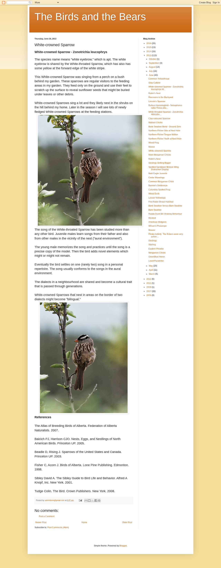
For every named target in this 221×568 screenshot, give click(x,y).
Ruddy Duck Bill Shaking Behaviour (165, 214)
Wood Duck (153, 193)
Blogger (123, 546)
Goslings (152, 240)
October (153, 59)
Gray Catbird (154, 83)
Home (84, 522)
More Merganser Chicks (159, 155)
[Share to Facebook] (96, 500)
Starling (152, 244)
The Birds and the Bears (90, 16)
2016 (149, 43)
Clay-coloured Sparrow (159, 118)
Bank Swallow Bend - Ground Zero (164, 126)
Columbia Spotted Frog (159, 189)
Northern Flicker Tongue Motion (163, 134)
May (151, 266)
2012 (149, 279)
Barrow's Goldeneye (157, 185)
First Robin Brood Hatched (160, 202)
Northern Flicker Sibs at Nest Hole (164, 130)
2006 (149, 295)
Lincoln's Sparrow (156, 101)
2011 (149, 283)
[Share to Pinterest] (99, 500)
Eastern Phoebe (156, 249)
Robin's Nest (154, 93)
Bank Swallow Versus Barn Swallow (165, 206)
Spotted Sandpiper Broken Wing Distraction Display (163, 168)
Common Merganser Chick (161, 181)
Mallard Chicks (155, 122)
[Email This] (86, 500)
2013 (149, 55)
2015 (149, 47)
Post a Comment (46, 516)
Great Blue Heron (156, 256)
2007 (149, 291)
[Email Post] (80, 500)
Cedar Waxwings (156, 177)
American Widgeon (157, 222)
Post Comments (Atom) (58, 527)
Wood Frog (153, 142)
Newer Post (40, 522)
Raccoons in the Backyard (160, 97)
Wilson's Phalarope (157, 226)
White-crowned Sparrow (159, 151)
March (152, 274)
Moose (151, 147)
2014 (149, 51)
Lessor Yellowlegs (157, 198)
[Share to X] (92, 500)
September (154, 63)
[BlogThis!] (89, 500)
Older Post (127, 522)
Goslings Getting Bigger (159, 163)
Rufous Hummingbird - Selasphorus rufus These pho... (165, 106)
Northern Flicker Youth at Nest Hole (164, 139)
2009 (149, 287)
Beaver (151, 230)
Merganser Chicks (157, 253)
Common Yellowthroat (158, 79)
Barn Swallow (154, 210)
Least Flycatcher (156, 261)
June (151, 75)
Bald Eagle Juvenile (157, 173)
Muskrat (152, 218)
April (151, 270)
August (152, 67)
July (151, 71)
